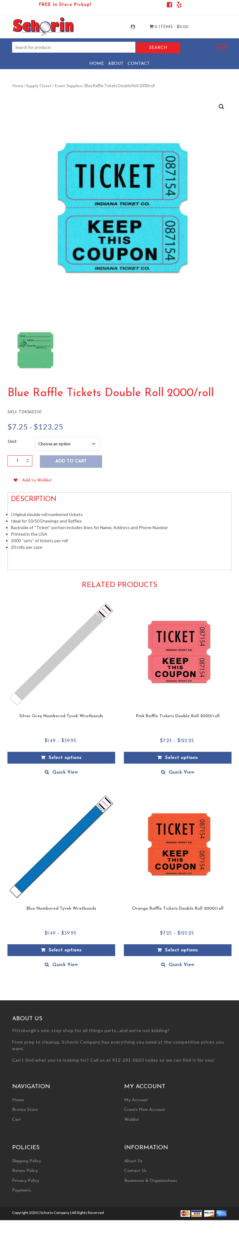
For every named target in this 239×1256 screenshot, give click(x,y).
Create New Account (144, 1109)
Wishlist (131, 1119)
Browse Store (25, 1109)
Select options (65, 758)
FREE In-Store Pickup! (65, 4)
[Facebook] (169, 5)
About (116, 63)
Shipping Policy (26, 1161)
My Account (138, 27)
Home (96, 63)
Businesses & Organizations (150, 1180)
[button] (221, 106)
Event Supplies (68, 86)
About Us (133, 1161)
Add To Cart (71, 461)
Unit (12, 441)
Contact (139, 63)
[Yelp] (179, 5)
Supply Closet (39, 86)
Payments (21, 1190)
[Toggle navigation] (222, 47)
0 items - (171, 27)
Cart (16, 1119)
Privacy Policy (25, 1180)
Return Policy (25, 1170)
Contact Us (135, 1170)
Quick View (65, 772)
